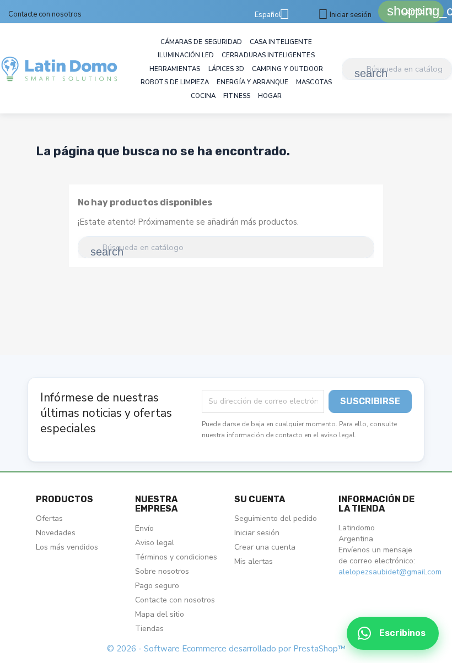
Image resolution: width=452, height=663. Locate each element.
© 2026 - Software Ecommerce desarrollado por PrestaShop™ (226, 648)
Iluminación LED (186, 55)
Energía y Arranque (252, 82)
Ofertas (49, 518)
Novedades (56, 533)
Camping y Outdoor (287, 68)
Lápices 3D (226, 68)
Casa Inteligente (281, 41)
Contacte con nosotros (45, 14)
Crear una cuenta (264, 547)
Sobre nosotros (162, 571)
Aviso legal (154, 542)
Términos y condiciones (176, 557)
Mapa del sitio (159, 614)
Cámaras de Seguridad (201, 41)
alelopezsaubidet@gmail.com (390, 572)
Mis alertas (253, 561)
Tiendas (149, 628)
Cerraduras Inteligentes (268, 55)
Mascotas (313, 82)
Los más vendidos (67, 547)
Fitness (236, 95)
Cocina (203, 95)
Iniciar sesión (256, 533)
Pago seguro (157, 585)
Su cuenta (259, 499)
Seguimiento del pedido (275, 518)
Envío (144, 528)
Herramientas (175, 68)
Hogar (270, 95)
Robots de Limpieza (175, 82)
